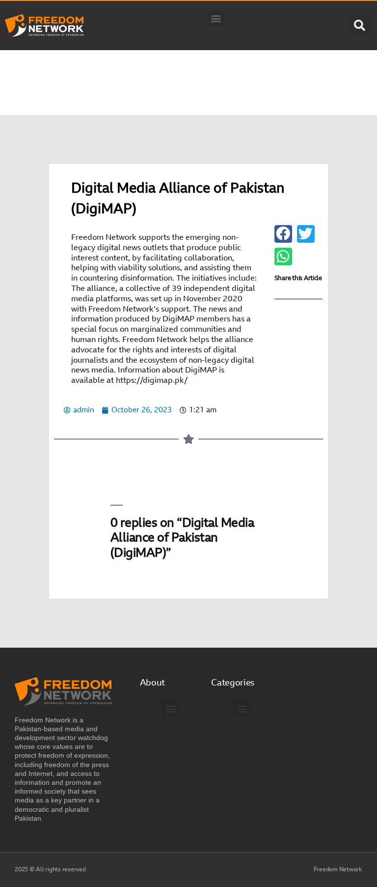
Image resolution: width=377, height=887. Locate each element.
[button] (216, 18)
